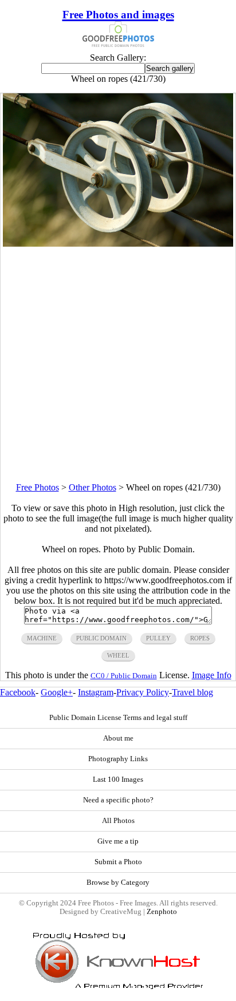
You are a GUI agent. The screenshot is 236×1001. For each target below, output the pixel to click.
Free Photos (37, 487)
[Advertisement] (118, 364)
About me (118, 738)
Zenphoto (162, 912)
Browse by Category (118, 883)
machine (42, 638)
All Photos (118, 821)
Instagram (95, 692)
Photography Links (118, 759)
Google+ (57, 692)
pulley (158, 638)
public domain (101, 638)
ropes (200, 638)
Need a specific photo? (118, 800)
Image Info (211, 675)
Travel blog (192, 692)
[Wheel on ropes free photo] (118, 243)
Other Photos (92, 487)
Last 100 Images (118, 780)
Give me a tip (118, 841)
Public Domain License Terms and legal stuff (118, 718)
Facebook (18, 692)
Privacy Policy (142, 692)
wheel (118, 655)
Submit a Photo (118, 862)
